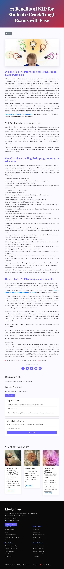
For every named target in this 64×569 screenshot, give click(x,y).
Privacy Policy (37, 537)
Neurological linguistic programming (18, 114)
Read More (10, 491)
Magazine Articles (10, 534)
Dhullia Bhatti (12, 409)
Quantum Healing (10, 554)
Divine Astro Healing (11, 548)
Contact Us (36, 532)
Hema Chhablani (38, 548)
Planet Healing (9, 551)
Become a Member (11, 524)
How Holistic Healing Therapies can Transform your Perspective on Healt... (31, 413)
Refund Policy (37, 540)
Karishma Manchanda (39, 554)
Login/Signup (10, 395)
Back (9, 33)
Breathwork (8, 556)
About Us (36, 529)
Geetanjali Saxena (38, 551)
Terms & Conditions (38, 534)
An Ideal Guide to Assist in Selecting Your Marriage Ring (25, 405)
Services (7, 540)
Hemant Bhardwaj (38, 546)
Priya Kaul (36, 556)
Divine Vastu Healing (11, 546)
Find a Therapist (9, 529)
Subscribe (32, 432)
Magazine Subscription (12, 537)
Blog (6, 532)
